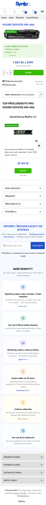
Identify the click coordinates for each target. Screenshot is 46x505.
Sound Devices (32, 17)
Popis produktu (12, 188)
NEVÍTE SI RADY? (10, 480)
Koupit (28, 72)
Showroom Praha (12, 472)
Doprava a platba (12, 464)
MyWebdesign (23, 495)
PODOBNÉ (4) (10, 211)
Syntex (4, 17)
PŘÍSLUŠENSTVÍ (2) (12, 203)
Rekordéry (20, 17)
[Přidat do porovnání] (36, 140)
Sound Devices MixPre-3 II (23, 116)
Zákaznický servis (12, 457)
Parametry (10, 196)
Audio (11, 17)
